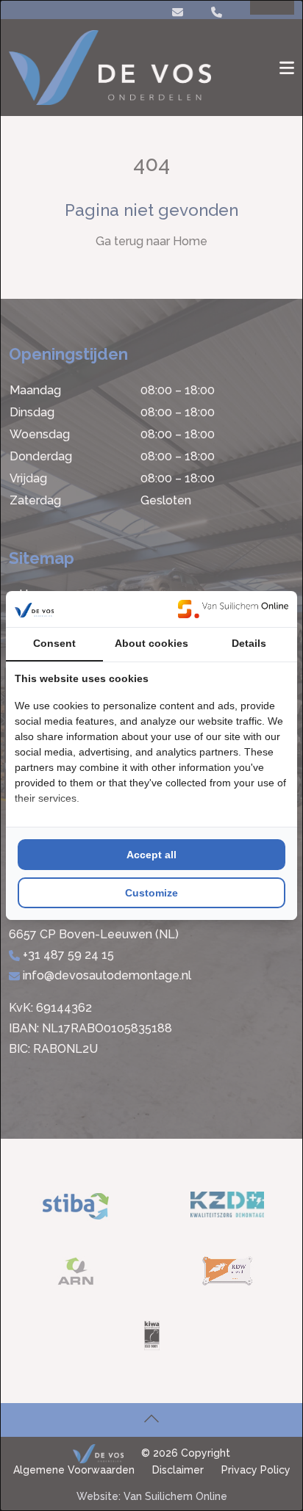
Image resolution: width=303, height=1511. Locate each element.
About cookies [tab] (151, 643)
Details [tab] (249, 643)
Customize (151, 893)
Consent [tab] (54, 643)
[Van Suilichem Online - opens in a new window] (233, 608)
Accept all (151, 854)
